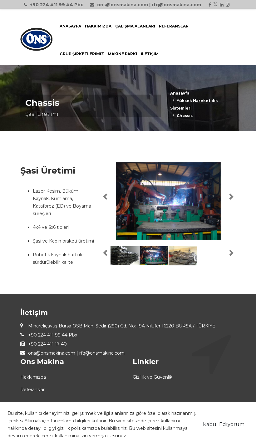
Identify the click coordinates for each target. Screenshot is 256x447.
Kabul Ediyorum (223, 424)
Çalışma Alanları (135, 26)
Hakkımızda (98, 26)
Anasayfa (70, 26)
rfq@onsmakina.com (176, 4)
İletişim (150, 54)
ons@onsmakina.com (122, 4)
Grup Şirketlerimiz (82, 54)
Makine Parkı (122, 54)
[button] (105, 197)
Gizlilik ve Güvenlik (152, 377)
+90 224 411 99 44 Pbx (56, 4)
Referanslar (174, 26)
